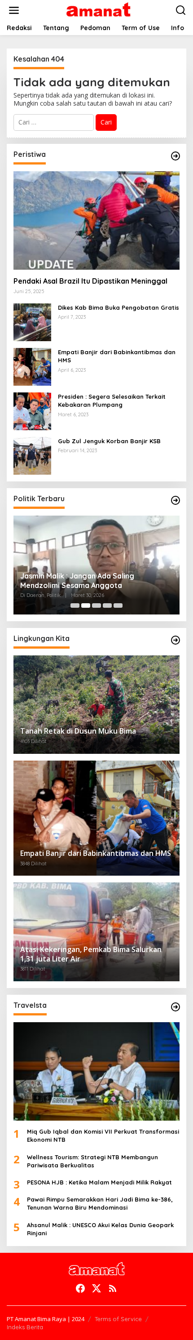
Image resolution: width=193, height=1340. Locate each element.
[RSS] (112, 1288)
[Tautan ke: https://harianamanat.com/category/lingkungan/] (175, 640)
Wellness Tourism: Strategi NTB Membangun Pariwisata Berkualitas (92, 1161)
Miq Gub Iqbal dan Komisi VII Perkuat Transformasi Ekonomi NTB (103, 1135)
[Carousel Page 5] (118, 605)
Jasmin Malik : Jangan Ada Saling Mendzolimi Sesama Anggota (77, 580)
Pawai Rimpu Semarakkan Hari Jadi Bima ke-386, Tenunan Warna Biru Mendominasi (100, 1203)
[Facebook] (80, 1288)
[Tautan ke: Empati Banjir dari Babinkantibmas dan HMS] (32, 366)
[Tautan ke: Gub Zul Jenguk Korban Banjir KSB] (32, 455)
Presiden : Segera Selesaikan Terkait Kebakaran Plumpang (112, 400)
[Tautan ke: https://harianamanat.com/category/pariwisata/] (175, 1007)
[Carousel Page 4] (107, 605)
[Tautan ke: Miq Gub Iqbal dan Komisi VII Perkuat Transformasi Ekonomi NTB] (96, 1071)
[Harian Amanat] (98, 9)
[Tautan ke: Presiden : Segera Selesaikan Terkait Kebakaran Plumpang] (32, 410)
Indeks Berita (25, 1327)
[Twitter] (96, 1288)
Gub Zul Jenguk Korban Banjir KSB (109, 441)
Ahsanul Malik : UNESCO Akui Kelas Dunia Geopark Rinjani (100, 1229)
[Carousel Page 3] (96, 605)
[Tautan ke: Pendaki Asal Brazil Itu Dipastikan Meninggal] (96, 220)
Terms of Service (118, 1318)
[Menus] (14, 10)
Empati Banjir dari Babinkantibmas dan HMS (116, 356)
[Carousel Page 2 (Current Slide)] (85, 605)
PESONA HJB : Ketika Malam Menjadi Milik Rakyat (99, 1182)
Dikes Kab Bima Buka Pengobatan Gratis (118, 307)
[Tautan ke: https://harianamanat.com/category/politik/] (175, 500)
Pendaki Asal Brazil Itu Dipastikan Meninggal (90, 280)
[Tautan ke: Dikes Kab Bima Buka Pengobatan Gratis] (32, 321)
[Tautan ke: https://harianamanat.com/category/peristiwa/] (175, 156)
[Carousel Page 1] (74, 605)
